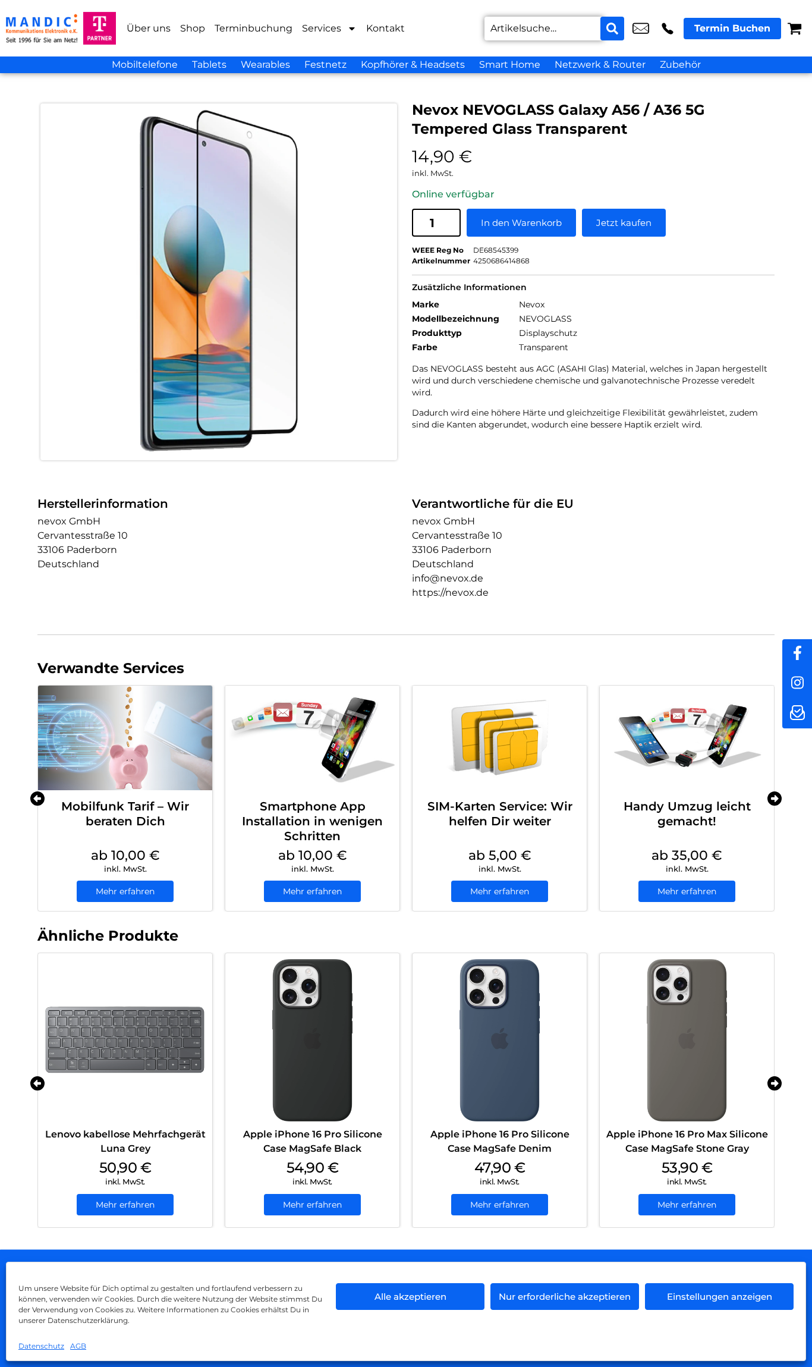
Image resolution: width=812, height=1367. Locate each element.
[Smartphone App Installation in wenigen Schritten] (312, 738)
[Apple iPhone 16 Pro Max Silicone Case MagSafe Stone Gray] (687, 1040)
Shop (192, 28)
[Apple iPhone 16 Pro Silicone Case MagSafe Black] (312, 1040)
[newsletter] (797, 713)
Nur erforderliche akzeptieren (565, 1296)
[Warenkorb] (794, 28)
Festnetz (325, 64)
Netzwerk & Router (600, 64)
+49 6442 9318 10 (667, 28)
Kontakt (385, 28)
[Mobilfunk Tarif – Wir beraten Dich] (125, 738)
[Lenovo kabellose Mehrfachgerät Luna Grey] (125, 1040)
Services (321, 28)
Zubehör (680, 64)
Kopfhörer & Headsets (413, 64)
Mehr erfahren (125, 891)
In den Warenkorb (521, 222)
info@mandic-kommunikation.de (641, 28)
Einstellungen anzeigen (719, 1296)
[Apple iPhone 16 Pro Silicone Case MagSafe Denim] (499, 1040)
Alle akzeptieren (410, 1296)
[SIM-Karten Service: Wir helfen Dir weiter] (500, 738)
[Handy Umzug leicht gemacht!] (687, 738)
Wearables (265, 64)
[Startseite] (41, 28)
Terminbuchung (253, 28)
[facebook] (797, 654)
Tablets (209, 64)
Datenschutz (41, 1345)
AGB (78, 1345)
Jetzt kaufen (624, 222)
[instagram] (797, 684)
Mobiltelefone (145, 64)
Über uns (149, 28)
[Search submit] (612, 28)
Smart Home (509, 64)
